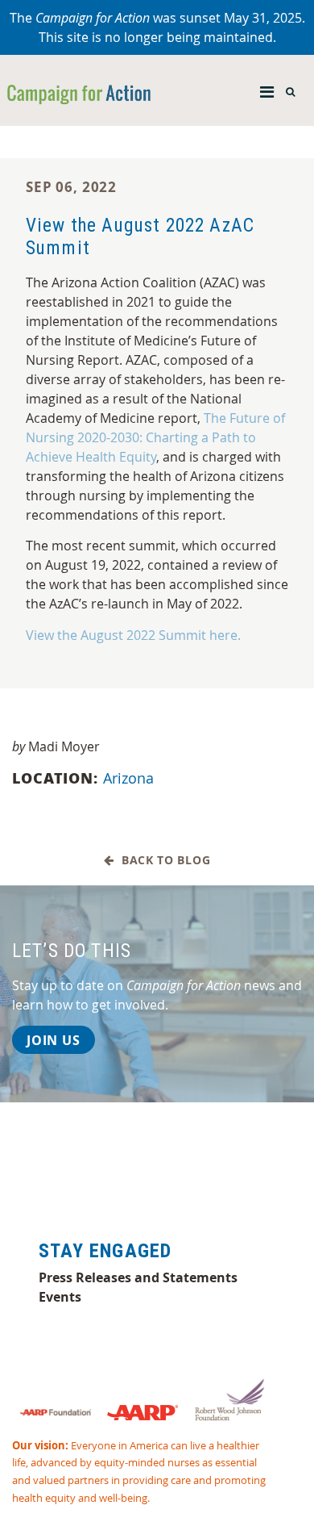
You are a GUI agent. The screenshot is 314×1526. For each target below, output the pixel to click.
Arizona (128, 778)
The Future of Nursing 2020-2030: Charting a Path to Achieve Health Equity (155, 437)
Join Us (54, 1040)
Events (60, 1297)
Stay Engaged (105, 1251)
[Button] (267, 88)
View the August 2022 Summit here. (133, 635)
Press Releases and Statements (138, 1277)
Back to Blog (162, 861)
